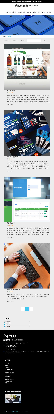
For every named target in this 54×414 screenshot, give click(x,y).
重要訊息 (12, 379)
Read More (10, 104)
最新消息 (14, 12)
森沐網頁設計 (15, 411)
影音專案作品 (41, 12)
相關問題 (29, 12)
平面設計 (7, 365)
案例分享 (7, 324)
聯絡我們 (48, 12)
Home (4, 36)
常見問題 (7, 326)
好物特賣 (7, 367)
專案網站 (7, 363)
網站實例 (35, 12)
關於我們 (8, 12)
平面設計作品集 (21, 12)
